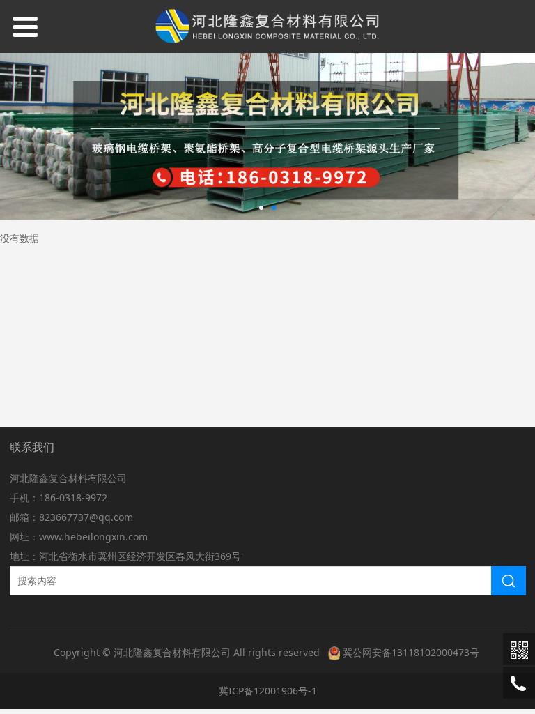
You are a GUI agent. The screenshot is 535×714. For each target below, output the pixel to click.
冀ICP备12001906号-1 (268, 690)
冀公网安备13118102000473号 (411, 652)
